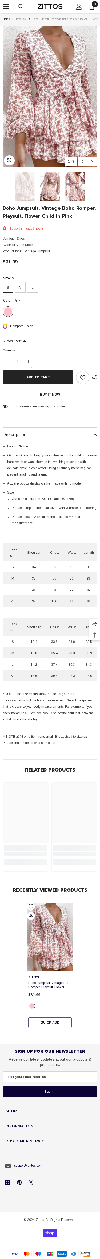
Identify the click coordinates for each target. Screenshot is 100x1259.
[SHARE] (93, 377)
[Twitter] (31, 1182)
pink (32, 1006)
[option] (50, 96)
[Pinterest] (19, 1182)
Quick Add (50, 1022)
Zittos (21, 238)
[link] (25, 854)
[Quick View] (31, 916)
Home (6, 18)
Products (21, 18)
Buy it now (50, 394)
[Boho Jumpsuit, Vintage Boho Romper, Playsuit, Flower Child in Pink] (50, 937)
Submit (50, 1092)
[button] (82, 161)
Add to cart (38, 377)
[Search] (21, 6)
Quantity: (9, 350)
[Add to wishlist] (82, 377)
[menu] (6, 6)
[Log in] (79, 7)
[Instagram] (7, 1182)
